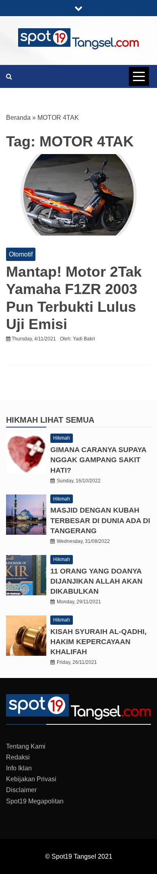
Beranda (18, 117)
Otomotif (21, 254)
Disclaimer (21, 789)
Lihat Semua (67, 419)
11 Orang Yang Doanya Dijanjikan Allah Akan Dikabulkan (96, 581)
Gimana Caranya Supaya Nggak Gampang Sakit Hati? (98, 460)
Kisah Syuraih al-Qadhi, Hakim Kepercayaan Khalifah (98, 642)
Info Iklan (19, 768)
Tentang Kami (25, 746)
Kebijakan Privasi (31, 779)
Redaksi (18, 757)
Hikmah (23, 419)
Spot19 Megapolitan (35, 801)
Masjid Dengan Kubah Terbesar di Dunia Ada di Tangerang (100, 520)
